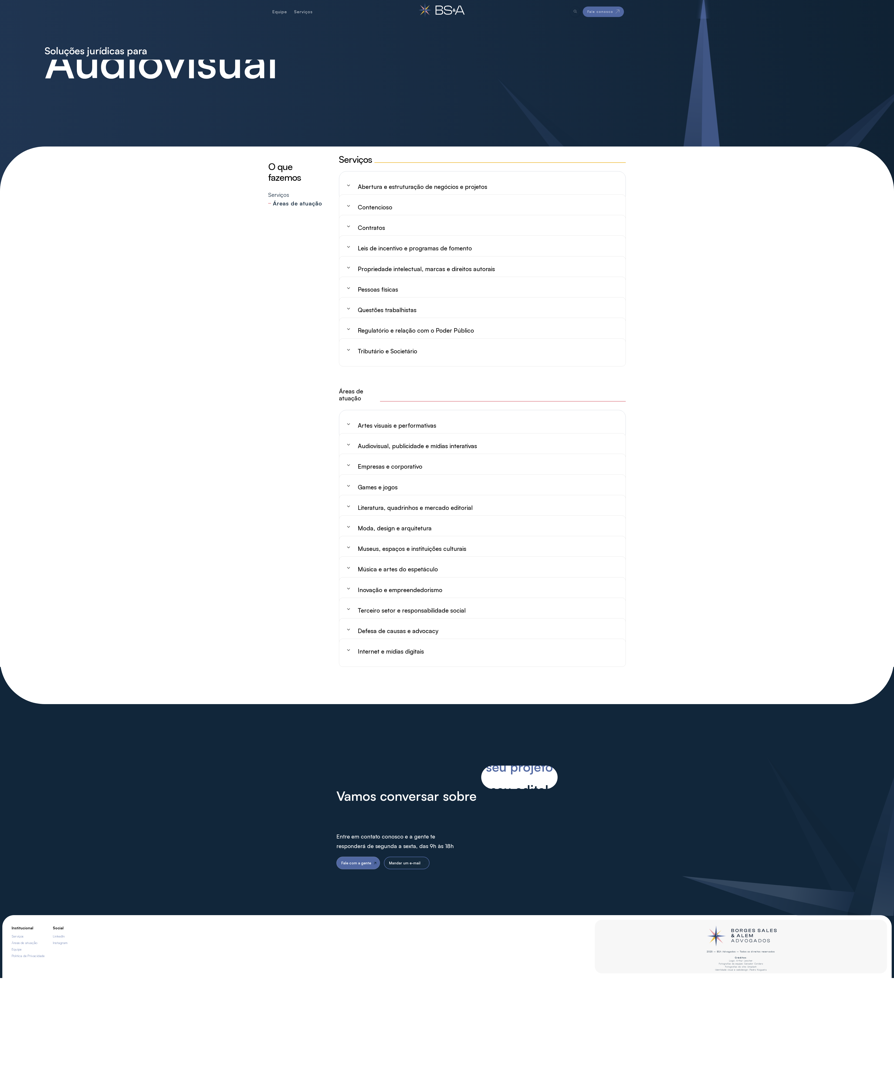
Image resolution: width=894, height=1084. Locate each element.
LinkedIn (59, 936)
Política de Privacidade (28, 956)
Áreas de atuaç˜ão (24, 943)
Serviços (18, 936)
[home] (441, 11)
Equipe (16, 949)
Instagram (60, 943)
